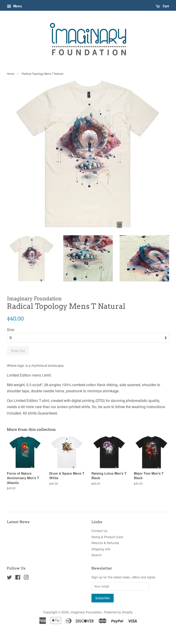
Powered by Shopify (118, 612)
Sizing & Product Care (107, 537)
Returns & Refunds (105, 542)
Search (96, 555)
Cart (165, 6)
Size (10, 329)
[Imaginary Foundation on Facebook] (17, 578)
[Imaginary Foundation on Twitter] (9, 578)
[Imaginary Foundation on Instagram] (26, 578)
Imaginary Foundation (86, 612)
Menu (17, 6)
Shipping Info (100, 549)
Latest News (18, 522)
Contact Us (99, 530)
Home (10, 73)
